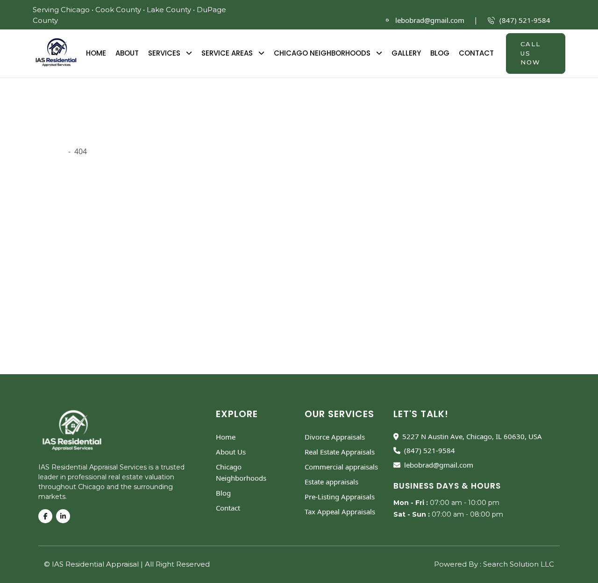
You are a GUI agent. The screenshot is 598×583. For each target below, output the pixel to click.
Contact (476, 53)
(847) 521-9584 (524, 20)
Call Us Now (530, 53)
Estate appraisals (331, 481)
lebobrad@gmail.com (429, 20)
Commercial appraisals (341, 466)
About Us (231, 451)
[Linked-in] (65, 516)
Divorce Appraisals (335, 436)
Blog (439, 53)
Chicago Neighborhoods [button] (323, 53)
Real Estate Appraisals (340, 451)
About (127, 53)
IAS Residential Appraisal (96, 564)
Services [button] (165, 53)
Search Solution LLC (518, 564)
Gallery (406, 53)
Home (96, 53)
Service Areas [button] (228, 53)
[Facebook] (47, 516)
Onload (51, 151)
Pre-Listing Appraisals (340, 496)
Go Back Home (375, 322)
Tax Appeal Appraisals (340, 511)
